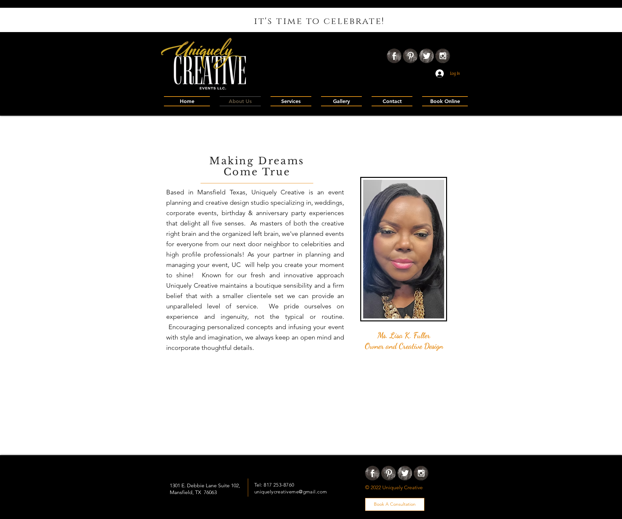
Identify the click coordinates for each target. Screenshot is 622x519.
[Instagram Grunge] (442, 56)
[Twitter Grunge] (426, 56)
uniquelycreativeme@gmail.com (290, 492)
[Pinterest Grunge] (410, 56)
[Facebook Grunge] (394, 56)
